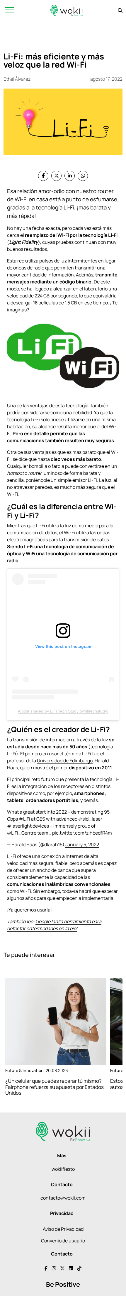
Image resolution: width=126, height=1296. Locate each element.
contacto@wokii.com (63, 1198)
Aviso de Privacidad (63, 1229)
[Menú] (9, 10)
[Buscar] (120, 10)
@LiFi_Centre (21, 833)
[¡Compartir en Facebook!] (43, 176)
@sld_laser (90, 819)
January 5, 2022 (82, 844)
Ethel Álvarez (17, 79)
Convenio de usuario (63, 1240)
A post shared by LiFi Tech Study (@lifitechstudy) (63, 711)
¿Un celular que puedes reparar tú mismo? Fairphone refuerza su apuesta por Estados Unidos (54, 1087)
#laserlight (19, 826)
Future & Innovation (24, 1070)
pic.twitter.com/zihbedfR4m (82, 833)
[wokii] (66, 10)
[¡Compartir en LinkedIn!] (69, 176)
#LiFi (24, 819)
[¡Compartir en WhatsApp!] (83, 176)
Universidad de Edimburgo (65, 760)
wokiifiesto (63, 1169)
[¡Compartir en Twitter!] (56, 176)
